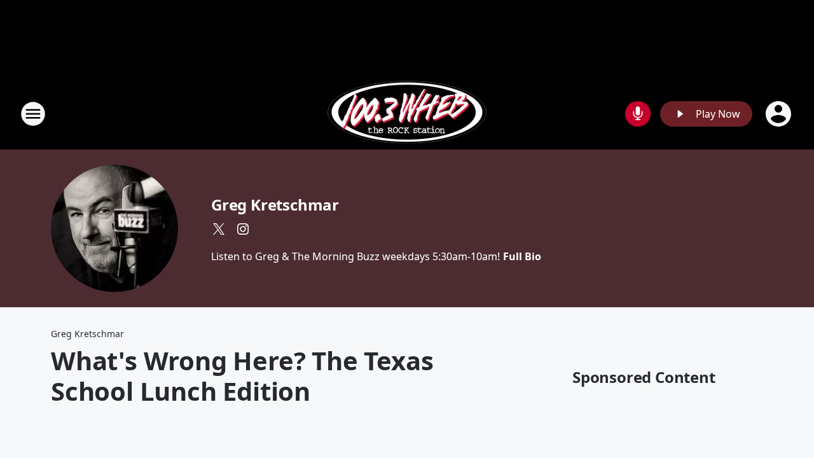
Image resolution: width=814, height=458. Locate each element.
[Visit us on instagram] (243, 229)
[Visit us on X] (218, 229)
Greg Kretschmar (275, 204)
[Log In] (780, 114)
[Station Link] (407, 113)
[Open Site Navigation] (33, 114)
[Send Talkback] (638, 114)
